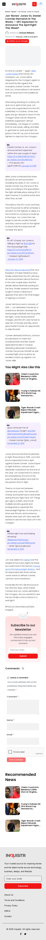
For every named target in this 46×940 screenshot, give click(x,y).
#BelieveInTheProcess (17, 539)
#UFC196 (28, 243)
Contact (8, 916)
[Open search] (34, 4)
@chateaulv (13, 430)
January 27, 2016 (15, 259)
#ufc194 (31, 430)
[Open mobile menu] (4, 4)
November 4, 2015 (15, 549)
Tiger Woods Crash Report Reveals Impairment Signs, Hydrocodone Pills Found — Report (30, 412)
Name (10, 720)
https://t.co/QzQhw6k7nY (19, 249)
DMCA (7, 911)
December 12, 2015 (15, 443)
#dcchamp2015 (15, 434)
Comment (13, 696)
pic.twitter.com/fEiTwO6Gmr (20, 253)
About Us (8, 895)
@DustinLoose (30, 434)
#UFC (32, 156)
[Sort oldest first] (23, 668)
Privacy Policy (11, 905)
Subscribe (23, 886)
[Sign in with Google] (41, 3)
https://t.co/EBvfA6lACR (18, 156)
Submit (23, 656)
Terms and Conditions (14, 900)
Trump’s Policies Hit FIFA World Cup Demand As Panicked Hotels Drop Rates (30, 395)
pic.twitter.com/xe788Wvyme (21, 542)
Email (10, 734)
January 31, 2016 (28, 165)
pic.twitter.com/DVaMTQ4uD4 (21, 437)
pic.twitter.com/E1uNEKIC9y (20, 159)
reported (17, 270)
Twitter (26, 559)
